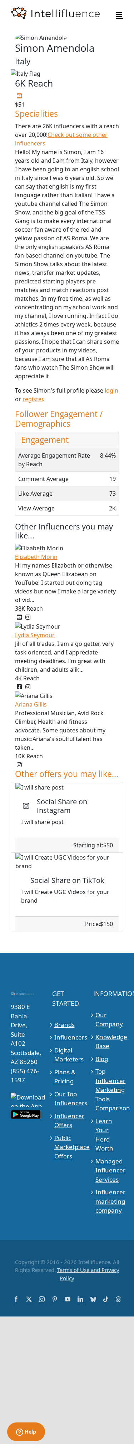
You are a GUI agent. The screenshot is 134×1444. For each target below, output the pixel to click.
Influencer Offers (67, 1120)
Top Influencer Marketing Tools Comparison (108, 1089)
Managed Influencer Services (108, 1170)
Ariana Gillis (31, 704)
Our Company (108, 1019)
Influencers (67, 1037)
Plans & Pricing (64, 1077)
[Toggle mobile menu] (119, 14)
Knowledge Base (108, 1041)
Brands (64, 1024)
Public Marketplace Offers (67, 1147)
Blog (101, 1059)
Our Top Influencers (67, 1098)
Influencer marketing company (108, 1201)
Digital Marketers (67, 1055)
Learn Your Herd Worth (104, 1135)
